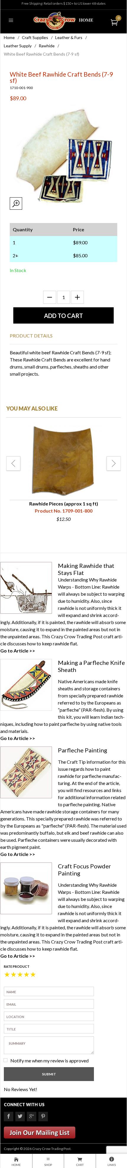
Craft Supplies (35, 37)
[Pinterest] (43, 1116)
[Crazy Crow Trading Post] (63, 20)
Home (9, 37)
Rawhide (47, 45)
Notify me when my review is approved (49, 1060)
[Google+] (31, 1116)
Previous (13, 463)
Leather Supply (18, 45)
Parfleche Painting (82, 750)
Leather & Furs (68, 37)
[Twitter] (20, 1116)
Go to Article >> (17, 650)
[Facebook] (8, 1116)
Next (114, 463)
